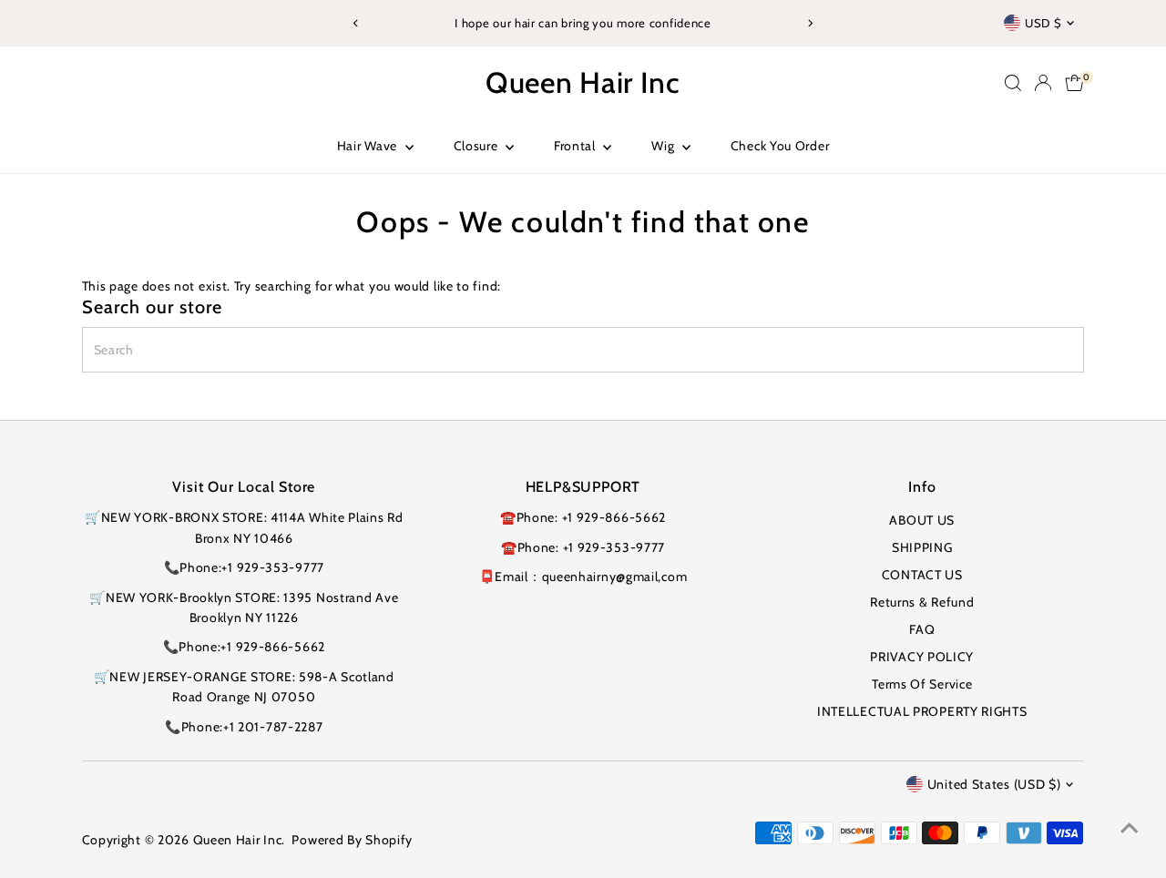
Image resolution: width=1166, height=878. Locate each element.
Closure (478, 146)
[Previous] (356, 23)
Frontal (576, 146)
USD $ (1043, 22)
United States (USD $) (994, 784)
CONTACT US (922, 575)
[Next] (809, 23)
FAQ (922, 629)
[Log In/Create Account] (1043, 83)
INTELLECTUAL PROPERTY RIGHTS (922, 711)
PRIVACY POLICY (922, 656)
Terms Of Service (922, 684)
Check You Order (780, 146)
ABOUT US (922, 520)
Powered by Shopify (352, 840)
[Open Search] (1013, 83)
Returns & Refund (922, 602)
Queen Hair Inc (583, 82)
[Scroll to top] (1129, 828)
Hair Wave (369, 146)
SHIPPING (922, 547)
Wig (664, 146)
